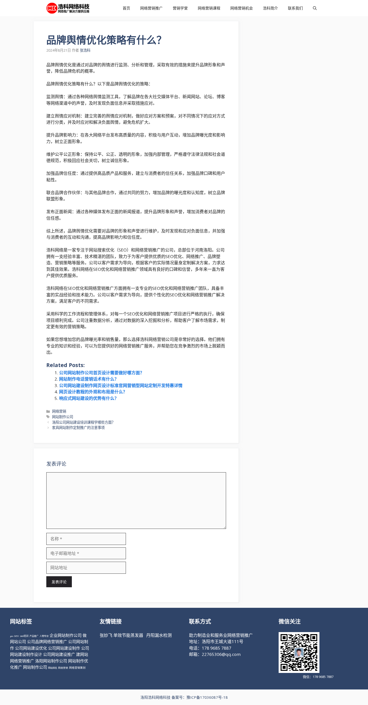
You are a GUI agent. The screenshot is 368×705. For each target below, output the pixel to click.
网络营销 (59, 411)
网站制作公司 (62, 416)
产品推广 (34, 636)
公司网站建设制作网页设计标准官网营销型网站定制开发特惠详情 (120, 385)
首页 (126, 8)
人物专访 (44, 636)
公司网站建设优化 (31, 648)
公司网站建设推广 (59, 654)
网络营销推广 (151, 8)
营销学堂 (180, 8)
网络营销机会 (241, 8)
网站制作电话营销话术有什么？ (89, 379)
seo (16, 636)
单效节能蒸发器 (128, 635)
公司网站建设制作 (64, 648)
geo (11, 636)
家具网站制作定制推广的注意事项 (78, 427)
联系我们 (295, 8)
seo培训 (24, 636)
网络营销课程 (209, 8)
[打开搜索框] (315, 8)
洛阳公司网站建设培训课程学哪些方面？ (83, 422)
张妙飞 (106, 635)
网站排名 (52, 667)
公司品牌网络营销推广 (47, 641)
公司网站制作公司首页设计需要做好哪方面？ (101, 373)
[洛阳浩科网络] (68, 8)
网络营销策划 (77, 667)
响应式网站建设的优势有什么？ (89, 398)
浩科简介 (270, 8)
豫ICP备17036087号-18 (207, 697)
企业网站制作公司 (66, 635)
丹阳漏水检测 (159, 635)
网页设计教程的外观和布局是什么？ (93, 392)
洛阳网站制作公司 (51, 661)
